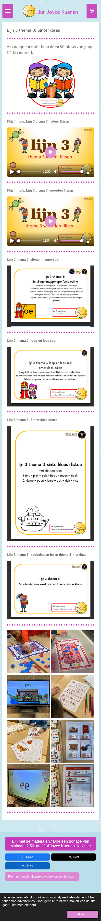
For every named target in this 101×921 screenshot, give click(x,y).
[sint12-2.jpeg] (72, 785)
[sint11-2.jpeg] (72, 741)
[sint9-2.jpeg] (72, 696)
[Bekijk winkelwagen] (92, 11)
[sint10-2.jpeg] (28, 741)
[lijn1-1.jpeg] (72, 651)
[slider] (29, 171)
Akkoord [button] (82, 914)
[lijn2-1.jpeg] (28, 651)
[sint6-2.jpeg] (28, 696)
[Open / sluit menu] (7, 11)
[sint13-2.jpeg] (28, 785)
